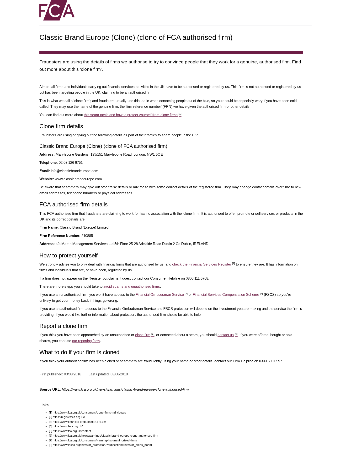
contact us (228, 335)
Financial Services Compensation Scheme (228, 294)
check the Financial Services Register (203, 264)
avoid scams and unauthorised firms (131, 286)
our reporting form (86, 341)
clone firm (144, 335)
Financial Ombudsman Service (162, 294)
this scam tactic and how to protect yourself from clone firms (132, 115)
